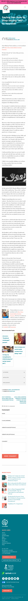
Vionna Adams (11, 38)
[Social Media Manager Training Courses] (5, 8)
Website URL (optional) (8, 434)
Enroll (3, 540)
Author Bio (5, 372)
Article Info (6, 377)
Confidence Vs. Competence (15, 503)
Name (3, 413)
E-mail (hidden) (6, 420)
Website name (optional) (9, 427)
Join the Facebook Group (12, 582)
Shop (3, 544)
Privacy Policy (15, 598)
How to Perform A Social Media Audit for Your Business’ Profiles (7, 398)
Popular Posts (6, 382)
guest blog (12, 391)
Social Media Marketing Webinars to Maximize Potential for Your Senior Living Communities (20, 400)
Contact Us (4, 541)
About (3, 532)
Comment (4, 441)
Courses (4, 534)
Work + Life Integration (14, 389)
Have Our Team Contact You (11, 560)
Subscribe (6, 590)
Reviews (4, 538)
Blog (3, 537)
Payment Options (6, 543)
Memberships (5, 535)
